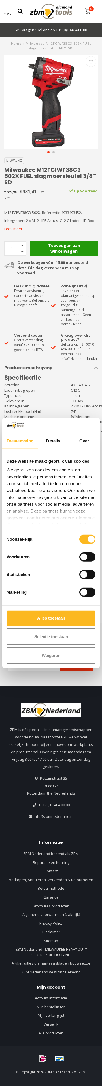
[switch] (87, 556)
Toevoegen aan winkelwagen (64, 248)
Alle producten (51, 1033)
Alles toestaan (51, 617)
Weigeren (51, 655)
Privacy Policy (51, 923)
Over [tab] (84, 440)
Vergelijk (51, 1024)
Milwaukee (14, 160)
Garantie (51, 897)
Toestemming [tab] (20, 440)
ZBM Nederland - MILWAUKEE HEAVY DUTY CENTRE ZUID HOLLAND (51, 952)
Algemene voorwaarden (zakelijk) (51, 914)
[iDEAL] (42, 1058)
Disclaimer (51, 931)
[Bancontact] (59, 1058)
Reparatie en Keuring (51, 862)
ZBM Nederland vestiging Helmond (51, 972)
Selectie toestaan (51, 636)
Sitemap (51, 940)
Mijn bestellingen (51, 1006)
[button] (48, 152)
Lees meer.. (14, 228)
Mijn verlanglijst (51, 1015)
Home (16, 43)
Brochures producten (51, 906)
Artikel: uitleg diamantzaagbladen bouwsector (51, 963)
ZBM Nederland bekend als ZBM (51, 853)
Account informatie (51, 998)
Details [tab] (53, 440)
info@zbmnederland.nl (53, 816)
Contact (51, 870)
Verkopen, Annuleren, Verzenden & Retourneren (51, 879)
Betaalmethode (51, 888)
